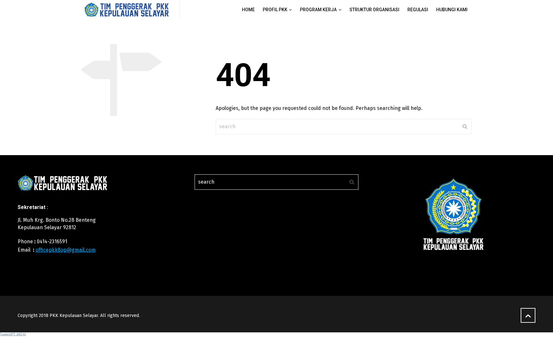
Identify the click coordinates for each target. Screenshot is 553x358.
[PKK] (126, 9)
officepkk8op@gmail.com (66, 250)
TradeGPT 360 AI (13, 334)
